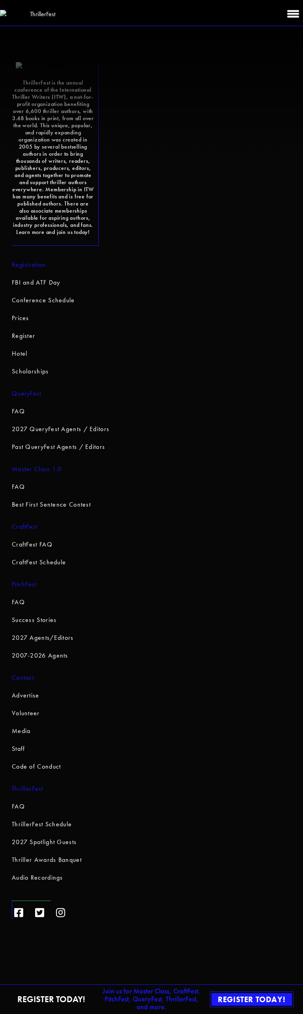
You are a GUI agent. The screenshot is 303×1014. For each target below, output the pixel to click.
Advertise (25, 695)
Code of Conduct (36, 766)
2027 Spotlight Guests (44, 842)
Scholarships (30, 371)
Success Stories (34, 620)
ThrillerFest (27, 788)
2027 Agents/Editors (43, 637)
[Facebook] (18, 913)
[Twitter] (39, 913)
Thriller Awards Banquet (47, 860)
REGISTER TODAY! (251, 999)
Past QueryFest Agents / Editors (58, 447)
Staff (18, 748)
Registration (29, 264)
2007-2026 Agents (40, 655)
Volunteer (26, 713)
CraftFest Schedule (39, 562)
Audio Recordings (37, 877)
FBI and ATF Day (36, 282)
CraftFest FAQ (32, 544)
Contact (23, 677)
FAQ (18, 411)
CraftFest (24, 526)
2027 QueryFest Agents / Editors (60, 429)
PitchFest (24, 584)
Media (21, 731)
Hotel (20, 353)
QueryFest (26, 393)
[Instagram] (60, 913)
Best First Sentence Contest (51, 504)
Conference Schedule (43, 300)
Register (23, 336)
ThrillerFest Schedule (42, 824)
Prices (20, 318)
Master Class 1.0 (37, 469)
